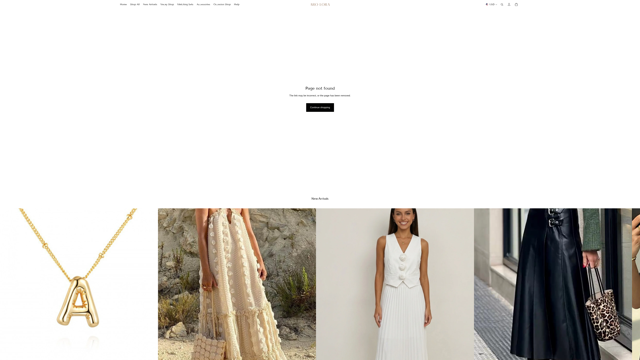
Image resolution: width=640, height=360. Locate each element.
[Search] (502, 4)
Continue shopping (320, 107)
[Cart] (516, 4)
